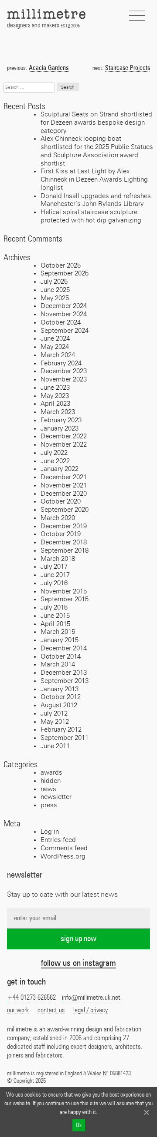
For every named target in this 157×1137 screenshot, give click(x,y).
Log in (50, 832)
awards (51, 772)
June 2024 (55, 338)
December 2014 (64, 648)
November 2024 (64, 314)
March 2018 (58, 559)
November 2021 (64, 485)
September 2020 (65, 510)
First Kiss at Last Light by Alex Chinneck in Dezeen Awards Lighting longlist (94, 179)
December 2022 (64, 436)
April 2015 (55, 624)
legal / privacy (90, 1010)
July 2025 (54, 281)
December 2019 (64, 526)
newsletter (56, 797)
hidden (51, 781)
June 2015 (55, 616)
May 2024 (55, 347)
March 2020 (58, 518)
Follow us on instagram (78, 963)
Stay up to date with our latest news (62, 894)
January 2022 (59, 469)
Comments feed (64, 848)
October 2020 (61, 501)
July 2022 (54, 453)
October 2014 (61, 656)
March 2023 (58, 412)
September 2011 (65, 738)
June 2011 (55, 746)
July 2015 (54, 607)
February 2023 (61, 420)
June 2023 (55, 388)
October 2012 (61, 697)
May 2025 (55, 298)
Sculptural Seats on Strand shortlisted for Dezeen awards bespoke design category (96, 122)
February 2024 (61, 363)
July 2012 (54, 713)
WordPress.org (63, 856)
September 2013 (65, 681)
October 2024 (61, 322)
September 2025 (65, 273)
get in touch (26, 982)
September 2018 (65, 550)
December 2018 (64, 542)
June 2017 (55, 575)
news (48, 789)
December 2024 (64, 306)
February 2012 (61, 729)
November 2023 (64, 379)
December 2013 (64, 673)
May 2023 (55, 396)
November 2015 (64, 591)
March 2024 (58, 355)
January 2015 (59, 640)
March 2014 (58, 664)
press (49, 805)
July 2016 (54, 583)
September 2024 (65, 331)
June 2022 (55, 461)
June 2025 (55, 290)
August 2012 (59, 705)
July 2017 (54, 567)
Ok (79, 1125)
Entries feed (58, 840)
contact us (51, 1010)
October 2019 (61, 534)
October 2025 (61, 265)
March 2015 (58, 632)
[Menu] (137, 15)
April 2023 (55, 404)
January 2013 (59, 689)
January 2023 (59, 428)
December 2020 (64, 494)
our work (18, 1010)
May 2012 (55, 722)
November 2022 (64, 444)
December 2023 (64, 371)
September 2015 (65, 599)
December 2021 (64, 477)
